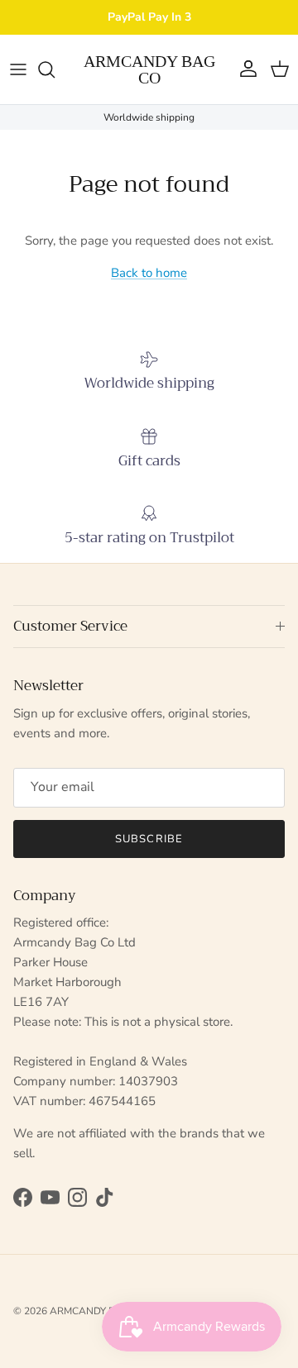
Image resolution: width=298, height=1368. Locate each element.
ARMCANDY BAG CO (98, 1311)
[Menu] (18, 69)
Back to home (149, 273)
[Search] (54, 69)
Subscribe (148, 839)
